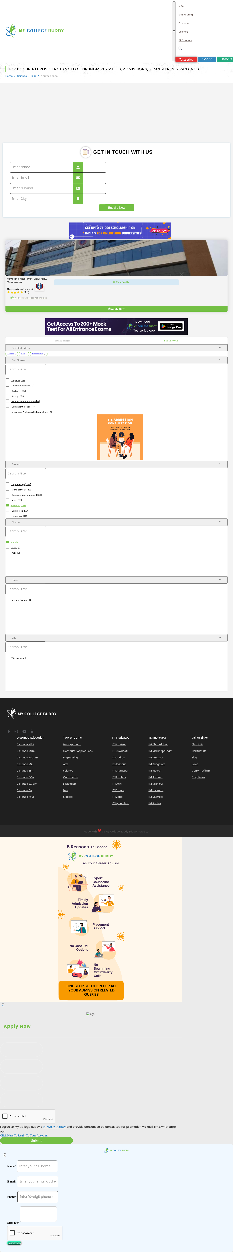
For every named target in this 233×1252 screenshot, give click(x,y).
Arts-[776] (16, 500)
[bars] (174, 31)
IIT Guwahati (120, 751)
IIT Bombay (119, 777)
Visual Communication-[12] (25, 401)
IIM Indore (155, 770)
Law (65, 790)
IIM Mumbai (156, 797)
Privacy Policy (54, 1127)
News (195, 764)
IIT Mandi (117, 797)
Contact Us (199, 751)
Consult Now (14, 1243)
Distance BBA (25, 770)
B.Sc (33, 76)
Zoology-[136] (18, 390)
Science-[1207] (19, 505)
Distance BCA (25, 777)
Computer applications (78, 751)
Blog (194, 757)
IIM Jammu (156, 777)
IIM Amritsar (156, 757)
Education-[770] (19, 516)
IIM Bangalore (157, 764)
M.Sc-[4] (15, 547)
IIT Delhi (117, 784)
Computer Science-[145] (23, 406)
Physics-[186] (18, 380)
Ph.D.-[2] (15, 552)
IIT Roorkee (119, 744)
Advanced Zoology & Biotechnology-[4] (31, 412)
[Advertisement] (116, 115)
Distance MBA (25, 744)
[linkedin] (32, 732)
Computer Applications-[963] (26, 495)
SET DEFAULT (171, 340)
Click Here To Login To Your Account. (24, 1135)
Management (72, 744)
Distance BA (24, 790)
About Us (197, 744)
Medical (68, 797)
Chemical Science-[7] (22, 385)
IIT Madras (118, 757)
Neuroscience (37, 354)
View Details (122, 282)
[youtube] (24, 732)
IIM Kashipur (156, 784)
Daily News (198, 777)
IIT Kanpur (118, 790)
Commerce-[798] (20, 510)
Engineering (70, 757)
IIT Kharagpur (120, 770)
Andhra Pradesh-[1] (21, 600)
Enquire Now (116, 207)
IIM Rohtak (155, 803)
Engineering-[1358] (21, 484)
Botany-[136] (18, 396)
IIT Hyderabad (120, 803)
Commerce (70, 777)
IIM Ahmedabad (158, 744)
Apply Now (117, 308)
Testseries (186, 59)
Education (69, 784)
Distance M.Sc (26, 797)
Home (9, 76)
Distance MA (25, 764)
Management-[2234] (22, 489)
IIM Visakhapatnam (161, 751)
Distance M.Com (27, 757)
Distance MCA (26, 751)
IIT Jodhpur (119, 764)
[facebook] (9, 732)
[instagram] (16, 732)
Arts (65, 764)
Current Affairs (201, 770)
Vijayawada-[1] (19, 658)
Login (207, 59)
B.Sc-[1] (15, 542)
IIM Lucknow (156, 790)
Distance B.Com (27, 784)
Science (22, 76)
